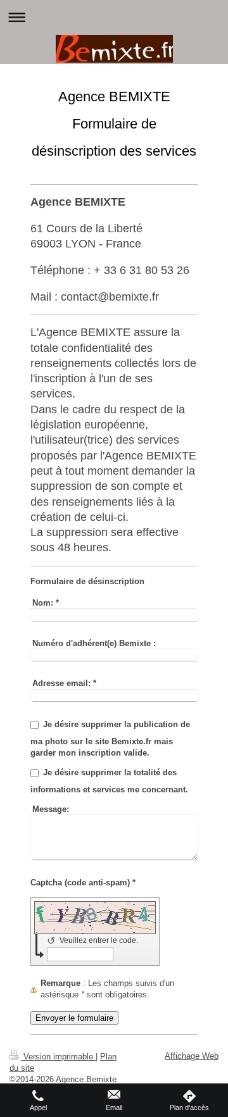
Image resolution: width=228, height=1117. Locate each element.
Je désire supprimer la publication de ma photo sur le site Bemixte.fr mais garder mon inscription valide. (110, 739)
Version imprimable (58, 1056)
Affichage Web (191, 1056)
